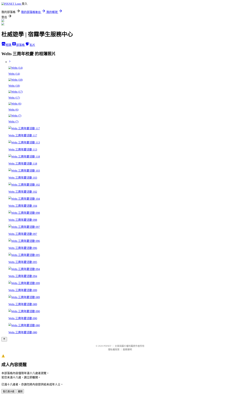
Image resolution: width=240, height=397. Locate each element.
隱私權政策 (113, 349)
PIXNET (107, 346)
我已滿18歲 (8, 391)
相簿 (9, 44)
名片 (32, 44)
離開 (20, 391)
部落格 (20, 44)
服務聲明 (127, 349)
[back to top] (4, 339)
